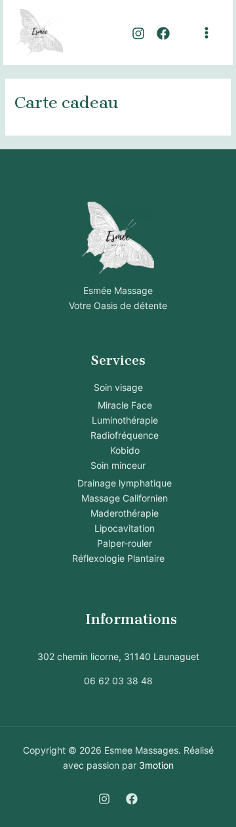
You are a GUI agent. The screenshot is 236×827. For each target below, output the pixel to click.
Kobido (125, 450)
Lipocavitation (124, 528)
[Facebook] (163, 33)
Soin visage (118, 387)
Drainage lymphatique (124, 482)
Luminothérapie (125, 420)
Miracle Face (125, 405)
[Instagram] (138, 33)
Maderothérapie (124, 513)
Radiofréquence (124, 435)
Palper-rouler (124, 543)
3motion (156, 765)
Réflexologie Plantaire (118, 558)
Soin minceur (118, 465)
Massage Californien (124, 498)
